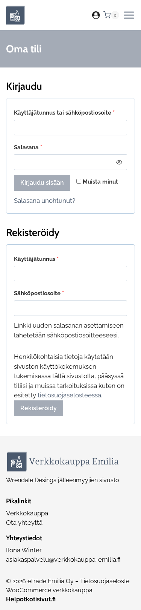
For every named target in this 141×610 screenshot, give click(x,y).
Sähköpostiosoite (52, 293)
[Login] (96, 15)
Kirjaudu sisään (42, 182)
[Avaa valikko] (129, 15)
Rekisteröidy (38, 408)
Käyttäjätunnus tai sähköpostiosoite (70, 112)
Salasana (42, 147)
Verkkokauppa (27, 513)
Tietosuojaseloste (104, 581)
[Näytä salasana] (119, 162)
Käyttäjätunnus (50, 258)
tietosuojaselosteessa (69, 395)
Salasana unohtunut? (44, 200)
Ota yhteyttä (24, 522)
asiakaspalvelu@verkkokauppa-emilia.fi (63, 559)
